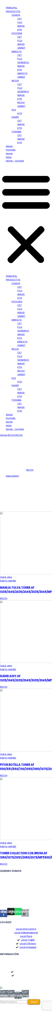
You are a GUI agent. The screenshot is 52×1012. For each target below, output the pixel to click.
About (9, 146)
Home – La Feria (15, 161)
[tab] (29, 476)
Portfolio (10, 150)
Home (9, 153)
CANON (16, 15)
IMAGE (21, 26)
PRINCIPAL (11, 7)
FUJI (19, 22)
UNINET (21, 48)
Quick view (6, 577)
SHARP (15, 117)
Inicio (9, 157)
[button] (26, 218)
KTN (19, 29)
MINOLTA (17, 51)
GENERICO (23, 62)
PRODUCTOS (13, 11)
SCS (14, 110)
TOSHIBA (16, 131)
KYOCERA (17, 33)
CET (19, 18)
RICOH (15, 80)
